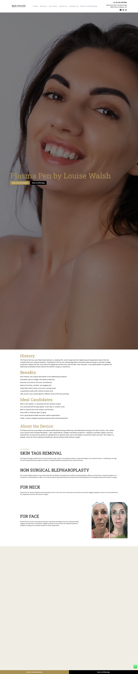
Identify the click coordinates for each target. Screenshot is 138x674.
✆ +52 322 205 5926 (120, 2)
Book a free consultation (20, 183)
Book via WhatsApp (38, 183)
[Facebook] (121, 10)
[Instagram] (123, 10)
